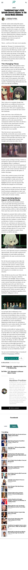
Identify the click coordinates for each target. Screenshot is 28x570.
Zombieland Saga (15, 362)
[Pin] (16, 358)
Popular (14, 426)
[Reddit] (9, 358)
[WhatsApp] (14, 358)
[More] (18, 358)
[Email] (12, 358)
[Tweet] (7, 358)
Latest (5, 426)
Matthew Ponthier (12, 18)
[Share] (5, 358)
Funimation (11, 354)
